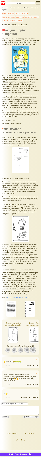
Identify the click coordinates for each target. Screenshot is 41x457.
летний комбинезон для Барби (18, 297)
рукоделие (34, 17)
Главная (5, 8)
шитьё (27, 17)
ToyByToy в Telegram (18, 454)
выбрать (5, 417)
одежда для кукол (8, 17)
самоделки (20, 17)
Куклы (12, 8)
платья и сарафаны (15, 20)
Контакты (12, 433)
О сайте (20, 440)
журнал (5, 20)
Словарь (29, 433)
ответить (7, 365)
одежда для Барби (21, 13)
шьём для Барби (8, 13)
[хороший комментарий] (36, 360)
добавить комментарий (31, 417)
